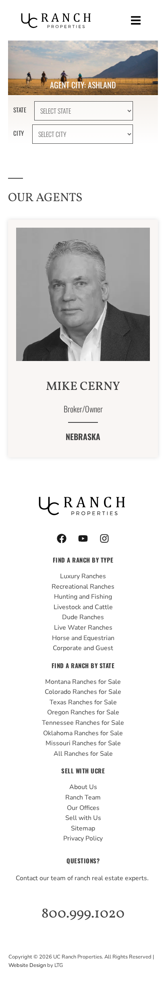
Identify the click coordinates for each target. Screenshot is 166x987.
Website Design (27, 965)
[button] (136, 20)
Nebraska (83, 436)
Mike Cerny (83, 386)
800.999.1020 (83, 914)
